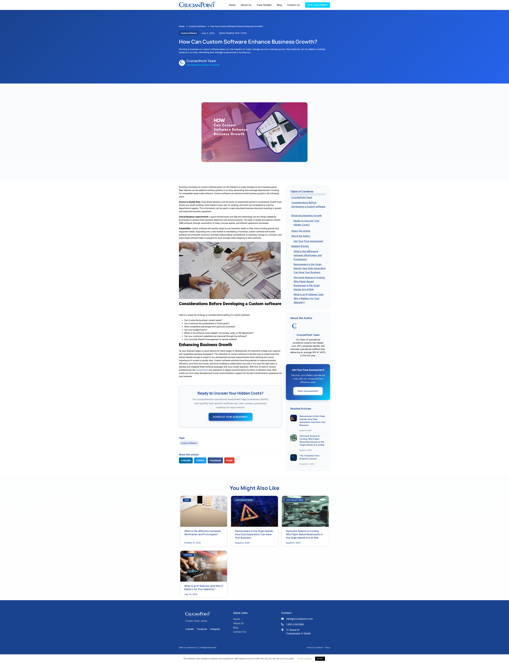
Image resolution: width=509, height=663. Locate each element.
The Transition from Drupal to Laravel (309, 457)
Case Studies (264, 5)
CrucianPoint (202, 370)
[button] (186, 460)
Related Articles (300, 246)
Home (232, 5)
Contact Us (293, 5)
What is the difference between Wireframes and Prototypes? (308, 255)
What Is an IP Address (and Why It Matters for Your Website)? (308, 298)
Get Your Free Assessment (308, 241)
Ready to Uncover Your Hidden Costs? (306, 222)
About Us (246, 5)
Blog (279, 5)
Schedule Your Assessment (230, 417)
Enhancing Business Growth (306, 215)
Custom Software (197, 26)
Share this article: (300, 231)
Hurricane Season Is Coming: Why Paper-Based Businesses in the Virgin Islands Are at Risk (309, 283)
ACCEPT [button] (320, 659)
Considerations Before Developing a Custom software (308, 206)
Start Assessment (308, 391)
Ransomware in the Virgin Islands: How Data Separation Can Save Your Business (310, 268)
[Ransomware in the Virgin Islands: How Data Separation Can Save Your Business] (293, 418)
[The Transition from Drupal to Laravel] (293, 457)
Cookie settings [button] (304, 658)
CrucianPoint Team (301, 197)
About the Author (300, 236)
